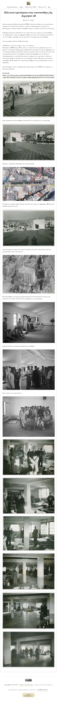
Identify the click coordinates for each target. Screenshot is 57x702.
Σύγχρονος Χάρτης (12, 7)
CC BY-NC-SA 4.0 (42, 689)
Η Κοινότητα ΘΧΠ (30, 7)
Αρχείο (21, 7)
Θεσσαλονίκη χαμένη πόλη (26, 684)
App (49, 7)
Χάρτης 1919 (42, 7)
